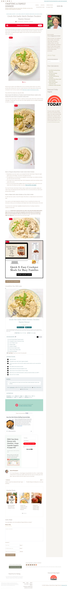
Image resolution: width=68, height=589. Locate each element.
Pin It (11, 37)
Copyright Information (27, 586)
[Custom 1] (36, 566)
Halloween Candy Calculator (55, 85)
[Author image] (16, 21)
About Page (51, 55)
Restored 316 (64, 585)
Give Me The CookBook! (24, 281)
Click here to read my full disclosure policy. (30, 89)
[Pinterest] (2, 1)
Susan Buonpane (20, 21)
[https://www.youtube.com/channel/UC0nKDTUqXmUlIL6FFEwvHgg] (28, 566)
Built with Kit (32, 449)
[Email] (3, 1)
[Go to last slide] (9, 502)
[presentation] (8, 497)
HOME (24, 583)
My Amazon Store (49, 7)
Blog (27, 583)
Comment (8, 527)
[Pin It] (54, 28)
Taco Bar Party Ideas (40, 7)
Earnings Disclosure (28, 587)
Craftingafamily (12, 387)
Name (7, 542)
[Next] (39, 502)
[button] (16, 462)
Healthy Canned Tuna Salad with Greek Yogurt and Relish (14, 481)
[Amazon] (11, 1)
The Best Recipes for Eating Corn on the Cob (34, 480)
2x (39, 336)
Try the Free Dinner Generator (15, 568)
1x (37, 336)
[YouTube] (7, 1)
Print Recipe (21, 327)
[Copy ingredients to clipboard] (15, 336)
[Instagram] (5, 1)
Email (20, 542)
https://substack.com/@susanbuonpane (55, 567)
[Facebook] (9, 1)
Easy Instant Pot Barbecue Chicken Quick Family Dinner (19, 95)
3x (41, 336)
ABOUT (31, 583)
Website (33, 542)
